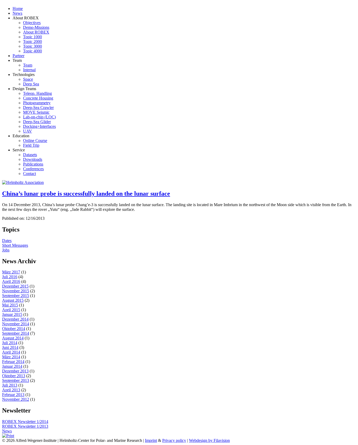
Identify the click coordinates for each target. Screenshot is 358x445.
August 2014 (13, 338)
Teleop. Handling (37, 93)
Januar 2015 (12, 314)
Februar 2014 (13, 361)
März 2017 (11, 272)
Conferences (33, 169)
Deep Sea (31, 84)
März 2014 (11, 357)
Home (18, 8)
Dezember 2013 (15, 371)
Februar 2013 (13, 394)
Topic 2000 (32, 41)
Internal (29, 70)
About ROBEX (36, 32)
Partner (18, 55)
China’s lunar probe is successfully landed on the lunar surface (86, 193)
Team (27, 65)
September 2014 (15, 333)
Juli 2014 (9, 342)
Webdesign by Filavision (209, 440)
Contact (29, 173)
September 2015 (15, 295)
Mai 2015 (10, 305)
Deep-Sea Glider (37, 121)
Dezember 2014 (15, 319)
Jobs (5, 250)
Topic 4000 (32, 51)
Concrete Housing (38, 98)
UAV (27, 131)
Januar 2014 (12, 366)
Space (28, 79)
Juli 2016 (9, 276)
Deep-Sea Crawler (38, 107)
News (17, 13)
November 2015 (15, 291)
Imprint (151, 440)
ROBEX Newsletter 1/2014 (25, 421)
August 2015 (13, 300)
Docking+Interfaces (39, 126)
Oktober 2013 (13, 375)
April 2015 (11, 309)
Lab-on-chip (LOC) (39, 117)
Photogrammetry (37, 103)
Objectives (32, 22)
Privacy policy (174, 440)
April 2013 (11, 390)
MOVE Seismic (36, 112)
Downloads (32, 159)
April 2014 (11, 352)
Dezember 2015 (15, 286)
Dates (7, 240)
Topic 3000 (32, 46)
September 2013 (15, 380)
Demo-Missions (36, 27)
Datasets (30, 154)
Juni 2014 (10, 347)
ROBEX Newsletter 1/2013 (25, 426)
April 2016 (11, 281)
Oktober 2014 (13, 328)
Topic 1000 (32, 37)
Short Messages (15, 245)
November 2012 (15, 399)
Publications (33, 164)
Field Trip (31, 145)
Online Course (35, 140)
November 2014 (15, 324)
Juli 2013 (9, 385)
